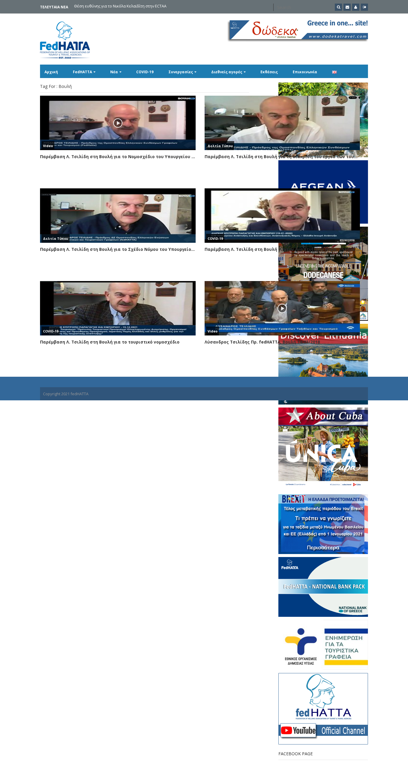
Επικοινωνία (305, 71)
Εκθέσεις (269, 71)
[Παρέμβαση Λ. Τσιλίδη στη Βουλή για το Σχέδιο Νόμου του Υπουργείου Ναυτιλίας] (118, 215)
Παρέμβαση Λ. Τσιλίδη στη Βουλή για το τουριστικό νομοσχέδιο (110, 342)
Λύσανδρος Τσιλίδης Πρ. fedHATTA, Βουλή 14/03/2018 (262, 342)
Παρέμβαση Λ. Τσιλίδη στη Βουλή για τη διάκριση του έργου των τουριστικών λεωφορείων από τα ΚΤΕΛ (282, 156)
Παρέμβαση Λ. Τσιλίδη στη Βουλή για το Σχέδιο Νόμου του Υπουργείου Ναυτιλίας (118, 249)
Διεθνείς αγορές (226, 71)
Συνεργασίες (180, 71)
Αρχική (51, 71)
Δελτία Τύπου (220, 146)
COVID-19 (145, 71)
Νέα (114, 71)
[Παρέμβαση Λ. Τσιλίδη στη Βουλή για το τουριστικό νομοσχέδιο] (118, 308)
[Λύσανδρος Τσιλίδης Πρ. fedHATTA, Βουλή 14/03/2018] (282, 308)
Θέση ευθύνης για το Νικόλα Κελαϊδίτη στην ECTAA (120, 6)
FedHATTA (82, 71)
